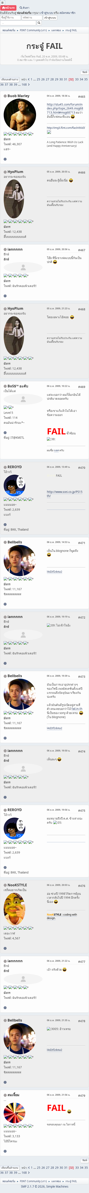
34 (81, 79)
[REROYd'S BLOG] (5, 524)
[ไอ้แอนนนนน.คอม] (5, 296)
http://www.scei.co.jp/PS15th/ (65, 494)
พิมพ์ (85, 72)
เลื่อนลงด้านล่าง (9, 79)
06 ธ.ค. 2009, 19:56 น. (58, 809)
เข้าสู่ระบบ (46, 13)
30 (61, 79)
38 (11, 84)
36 (2, 84)
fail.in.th (77, 709)
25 (38, 79)
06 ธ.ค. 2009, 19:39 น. (58, 675)
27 (47, 79)
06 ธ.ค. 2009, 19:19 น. (58, 616)
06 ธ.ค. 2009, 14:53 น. (58, 542)
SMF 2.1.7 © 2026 (33, 1186)
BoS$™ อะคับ (18, 386)
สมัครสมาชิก (67, 13)
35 (86, 79)
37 (6, 84)
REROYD (15, 466)
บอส (56, 450)
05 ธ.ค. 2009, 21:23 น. (58, 308)
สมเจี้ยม (13, 1094)
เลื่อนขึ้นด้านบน (9, 1167)
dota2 (58, 572)
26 (43, 79)
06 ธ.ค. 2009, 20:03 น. (58, 885)
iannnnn (15, 249)
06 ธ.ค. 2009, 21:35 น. (58, 1020)
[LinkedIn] (5, 159)
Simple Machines (57, 1186)
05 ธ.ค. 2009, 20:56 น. (58, 249)
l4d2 (49, 572)
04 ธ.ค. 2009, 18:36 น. (58, 95)
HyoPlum (15, 171)
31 (65, 79)
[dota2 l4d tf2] (5, 604)
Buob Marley (18, 95)
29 (56, 79)
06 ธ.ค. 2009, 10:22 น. (58, 386)
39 (15, 84)
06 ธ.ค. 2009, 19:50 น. (58, 750)
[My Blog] (5, 433)
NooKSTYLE (17, 885)
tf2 (53, 572)
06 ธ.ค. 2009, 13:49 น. (58, 466)
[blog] (5, 1151)
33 (77, 79)
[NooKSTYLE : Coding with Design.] (5, 948)
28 (52, 79)
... (35, 79)
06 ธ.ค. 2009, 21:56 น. (58, 1094)
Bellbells (15, 542)
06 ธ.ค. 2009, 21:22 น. (58, 960)
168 (24, 84)
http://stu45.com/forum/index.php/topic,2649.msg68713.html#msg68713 (65, 108)
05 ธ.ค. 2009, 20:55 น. (58, 171)
